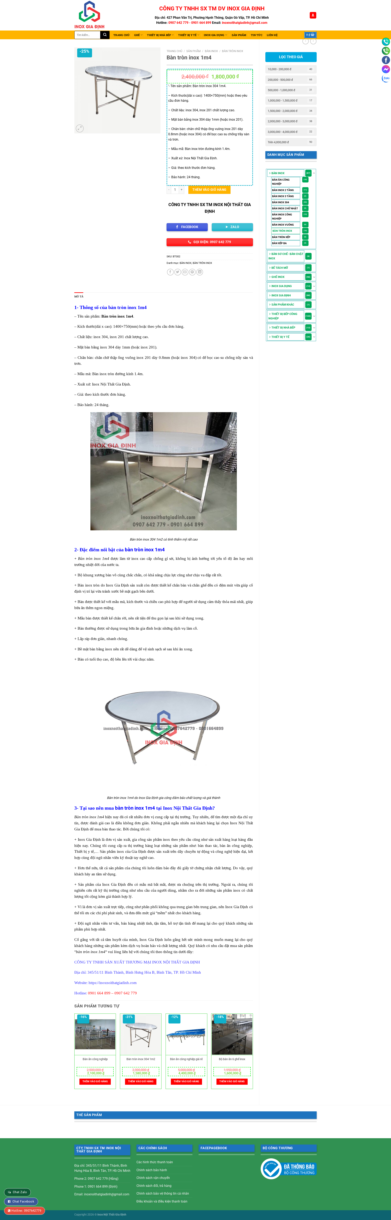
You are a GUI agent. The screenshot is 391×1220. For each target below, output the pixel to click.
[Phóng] (80, 128)
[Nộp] (105, 35)
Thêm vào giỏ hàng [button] (95, 1081)
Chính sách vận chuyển (153, 1178)
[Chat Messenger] (386, 69)
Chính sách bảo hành (151, 1170)
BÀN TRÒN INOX (282, 230)
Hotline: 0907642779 (26, 1210)
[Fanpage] (386, 60)
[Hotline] (386, 42)
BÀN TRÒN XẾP (281, 237)
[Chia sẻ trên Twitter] (177, 272)
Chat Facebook (23, 1201)
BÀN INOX (277, 173)
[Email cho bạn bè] (185, 272)
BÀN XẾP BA (279, 243)
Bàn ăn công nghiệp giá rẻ (186, 1059)
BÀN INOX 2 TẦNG (283, 190)
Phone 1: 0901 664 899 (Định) (96, 1186)
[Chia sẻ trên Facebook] (170, 272)
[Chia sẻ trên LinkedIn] (199, 272)
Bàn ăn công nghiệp (95, 1059)
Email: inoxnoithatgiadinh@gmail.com (101, 1194)
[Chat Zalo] (386, 78)
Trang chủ (121, 35)
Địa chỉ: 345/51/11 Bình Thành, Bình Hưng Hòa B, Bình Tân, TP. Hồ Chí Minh (102, 1168)
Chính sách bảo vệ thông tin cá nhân (162, 1193)
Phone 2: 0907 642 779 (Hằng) (96, 1179)
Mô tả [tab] (78, 296)
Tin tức (256, 35)
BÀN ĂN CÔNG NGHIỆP (281, 181)
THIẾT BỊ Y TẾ (187, 35)
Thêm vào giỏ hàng (209, 190)
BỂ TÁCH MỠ (279, 267)
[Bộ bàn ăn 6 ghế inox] (232, 1034)
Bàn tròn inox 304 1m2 (140, 1059)
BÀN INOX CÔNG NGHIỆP (282, 216)
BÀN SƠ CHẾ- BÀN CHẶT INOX (285, 256)
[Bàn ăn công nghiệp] (95, 1034)
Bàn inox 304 (280, 202)
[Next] (253, 1052)
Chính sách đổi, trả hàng (153, 1186)
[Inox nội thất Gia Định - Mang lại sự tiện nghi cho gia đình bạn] (91, 15)
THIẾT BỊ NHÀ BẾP (159, 35)
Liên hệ (272, 35)
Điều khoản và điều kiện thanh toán (161, 1201)
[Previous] (74, 1052)
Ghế (137, 35)
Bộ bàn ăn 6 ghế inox (232, 1059)
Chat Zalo (20, 1192)
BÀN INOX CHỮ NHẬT (285, 208)
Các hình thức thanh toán (154, 1162)
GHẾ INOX (277, 277)
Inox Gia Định (281, 295)
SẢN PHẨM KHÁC (282, 304)
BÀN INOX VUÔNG (283, 224)
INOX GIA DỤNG (214, 35)
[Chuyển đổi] (314, 173)
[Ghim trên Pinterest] (192, 272)
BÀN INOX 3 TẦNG (283, 196)
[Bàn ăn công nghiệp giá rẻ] (186, 1034)
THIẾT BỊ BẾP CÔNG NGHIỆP (282, 316)
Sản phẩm (239, 35)
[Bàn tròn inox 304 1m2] (140, 1034)
